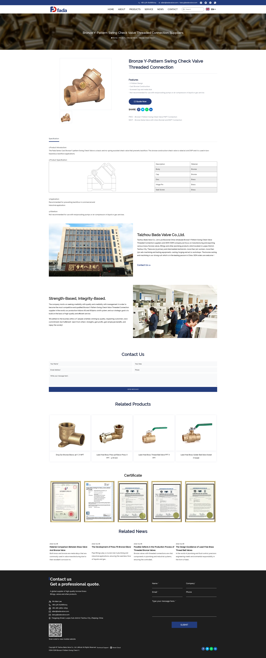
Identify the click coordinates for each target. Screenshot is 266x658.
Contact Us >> (144, 265)
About (121, 9)
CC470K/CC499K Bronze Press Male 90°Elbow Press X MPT (196, 456)
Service (149, 9)
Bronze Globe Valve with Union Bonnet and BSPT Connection (158, 120)
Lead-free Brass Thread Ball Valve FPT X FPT (112, 456)
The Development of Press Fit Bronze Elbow (111, 547)
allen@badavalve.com (60, 611)
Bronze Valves (132, 38)
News (160, 9)
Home (111, 9)
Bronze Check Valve (146, 38)
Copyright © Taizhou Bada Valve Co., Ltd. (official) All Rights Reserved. (72, 647)
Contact (173, 9)
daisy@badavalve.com (61, 615)
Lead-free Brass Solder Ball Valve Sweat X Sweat (154, 456)
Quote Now (141, 101)
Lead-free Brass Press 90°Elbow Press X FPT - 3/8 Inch (69, 456)
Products (134, 9)
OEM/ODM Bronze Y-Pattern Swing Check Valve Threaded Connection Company (64, 650)
